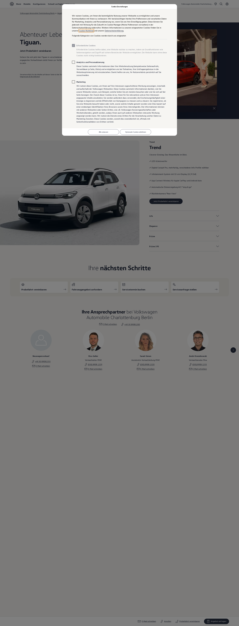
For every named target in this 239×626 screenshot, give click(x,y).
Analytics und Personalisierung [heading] (90, 62)
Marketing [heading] (81, 82)
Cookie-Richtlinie (86, 30)
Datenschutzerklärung (114, 30)
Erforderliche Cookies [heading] (86, 45)
